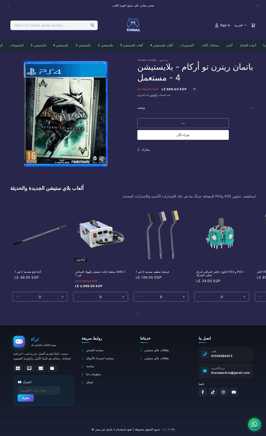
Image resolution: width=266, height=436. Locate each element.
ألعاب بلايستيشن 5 (131, 45)
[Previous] (128, 313)
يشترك (26, 397)
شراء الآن (183, 135)
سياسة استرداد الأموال (99, 358)
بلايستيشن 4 (60, 45)
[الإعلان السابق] (8, 6)
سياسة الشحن (94, 350)
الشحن (153, 94)
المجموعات (16, 45)
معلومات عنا (93, 374)
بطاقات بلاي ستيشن (156, 350)
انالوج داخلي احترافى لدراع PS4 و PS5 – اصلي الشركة (220, 273)
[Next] (137, 313)
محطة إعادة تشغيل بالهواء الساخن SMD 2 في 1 (100, 273)
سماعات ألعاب (210, 45)
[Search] (92, 25)
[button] (196, 107)
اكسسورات (187, 45)
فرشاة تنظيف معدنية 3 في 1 (152, 271)
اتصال (89, 382)
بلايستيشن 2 (105, 45)
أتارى (229, 45)
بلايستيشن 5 (38, 45)
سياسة (89, 366)
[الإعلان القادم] (257, 6)
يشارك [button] (146, 149)
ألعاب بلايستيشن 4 (161, 45)
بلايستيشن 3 (83, 45)
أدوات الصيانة (248, 45)
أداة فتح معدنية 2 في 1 (28, 271)
